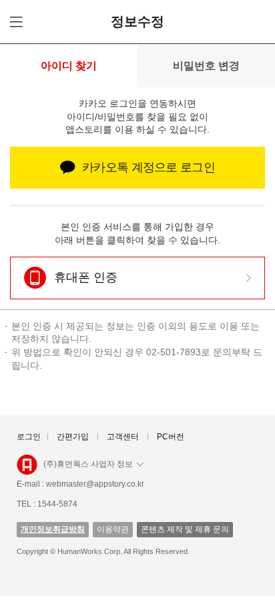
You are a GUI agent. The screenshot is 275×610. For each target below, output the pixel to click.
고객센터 (123, 436)
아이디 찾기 (69, 65)
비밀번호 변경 (206, 65)
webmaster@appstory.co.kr (95, 484)
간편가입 (73, 436)
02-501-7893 (173, 352)
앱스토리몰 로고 (27, 470)
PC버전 (170, 436)
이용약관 (113, 529)
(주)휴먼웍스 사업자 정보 (88, 464)
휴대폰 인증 (85, 277)
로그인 (29, 436)
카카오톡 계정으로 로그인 (148, 167)
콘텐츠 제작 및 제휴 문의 (185, 529)
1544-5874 (57, 504)
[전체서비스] (14, 21)
